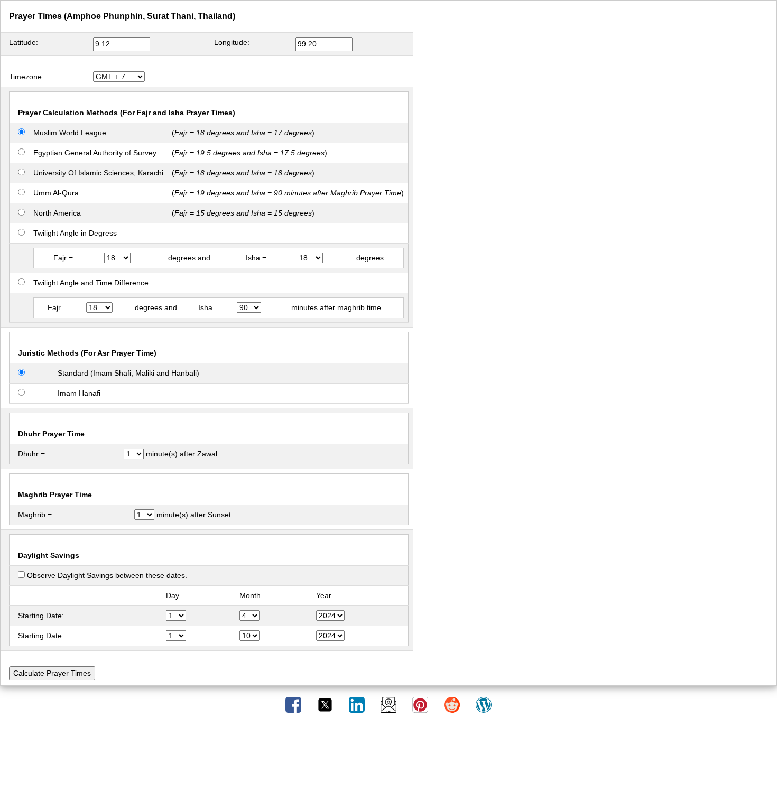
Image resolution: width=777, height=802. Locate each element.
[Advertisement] (388, 761)
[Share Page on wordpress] (483, 704)
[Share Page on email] (389, 704)
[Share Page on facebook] (294, 704)
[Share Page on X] (326, 704)
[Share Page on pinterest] (421, 704)
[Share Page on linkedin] (358, 704)
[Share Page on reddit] (453, 704)
